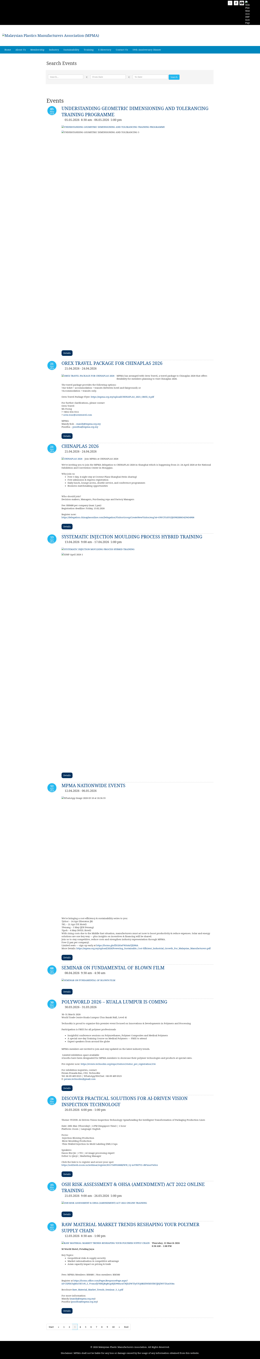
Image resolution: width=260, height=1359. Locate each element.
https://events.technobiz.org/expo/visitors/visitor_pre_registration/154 (118, 1063)
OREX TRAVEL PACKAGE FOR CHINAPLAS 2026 (112, 363)
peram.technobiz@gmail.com (80, 1078)
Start (51, 1326)
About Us (20, 49)
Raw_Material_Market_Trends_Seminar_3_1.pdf (97, 1289)
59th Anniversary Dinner (147, 49)
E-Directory (104, 49)
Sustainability (71, 49)
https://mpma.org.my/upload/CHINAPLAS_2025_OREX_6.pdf (122, 396)
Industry (54, 49)
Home (8, 49)
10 (113, 1326)
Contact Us (122, 49)
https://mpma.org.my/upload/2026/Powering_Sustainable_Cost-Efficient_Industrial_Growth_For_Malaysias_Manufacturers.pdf (143, 948)
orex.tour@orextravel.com (77, 414)
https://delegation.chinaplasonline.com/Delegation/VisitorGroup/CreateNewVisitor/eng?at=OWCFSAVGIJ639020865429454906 (128, 517)
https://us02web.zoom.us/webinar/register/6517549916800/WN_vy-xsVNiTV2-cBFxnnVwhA (110, 1164)
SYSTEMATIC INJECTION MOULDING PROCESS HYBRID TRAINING (132, 537)
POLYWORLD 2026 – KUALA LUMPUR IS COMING (114, 1002)
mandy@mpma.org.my (88, 423)
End (126, 1326)
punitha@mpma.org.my (85, 426)
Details (67, 352)
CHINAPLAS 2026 (80, 446)
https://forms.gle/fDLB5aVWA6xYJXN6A (117, 945)
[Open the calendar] (87, 77)
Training (89, 49)
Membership (37, 49)
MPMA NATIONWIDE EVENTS (93, 785)
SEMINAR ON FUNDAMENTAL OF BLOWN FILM (113, 968)
